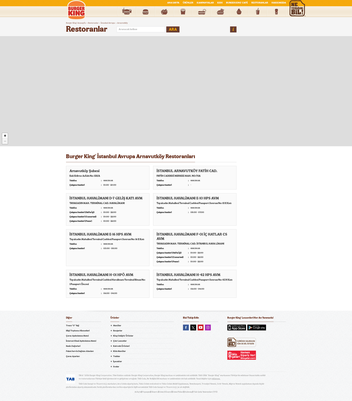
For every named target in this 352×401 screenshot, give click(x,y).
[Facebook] (186, 327)
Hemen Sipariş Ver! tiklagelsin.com (241, 355)
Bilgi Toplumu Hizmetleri (78, 331)
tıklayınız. (216, 379)
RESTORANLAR (259, 3)
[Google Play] (256, 327)
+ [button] (5, 135)
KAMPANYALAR (205, 3)
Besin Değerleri (73, 346)
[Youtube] (200, 327)
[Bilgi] (233, 29)
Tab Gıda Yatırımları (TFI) (205, 392)
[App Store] (236, 327)
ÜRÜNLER (188, 3)
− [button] (5, 141)
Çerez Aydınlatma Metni (77, 336)
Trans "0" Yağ (72, 325)
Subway (188, 392)
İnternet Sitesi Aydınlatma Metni (81, 341)
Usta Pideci (178, 392)
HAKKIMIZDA (279, 3)
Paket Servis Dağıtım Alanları (80, 351)
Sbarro (154, 392)
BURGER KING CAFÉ (237, 3)
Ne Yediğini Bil (241, 342)
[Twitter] (193, 327)
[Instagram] (208, 327)
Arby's (138, 392)
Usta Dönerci (165, 392)
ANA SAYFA (173, 3)
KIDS (220, 3)
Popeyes (146, 392)
